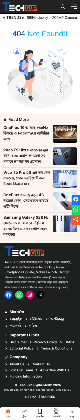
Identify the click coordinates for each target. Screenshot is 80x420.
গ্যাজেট (15, 326)
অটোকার (57, 319)
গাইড (33, 326)
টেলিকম (36, 319)
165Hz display (38, 17)
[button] (63, 6)
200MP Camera (65, 17)
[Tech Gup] (19, 6)
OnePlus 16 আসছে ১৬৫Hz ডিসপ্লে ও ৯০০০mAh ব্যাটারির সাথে (26, 133)
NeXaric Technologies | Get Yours (47, 389)
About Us (17, 364)
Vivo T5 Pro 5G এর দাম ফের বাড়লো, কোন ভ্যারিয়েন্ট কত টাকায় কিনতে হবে (26, 178)
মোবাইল (16, 319)
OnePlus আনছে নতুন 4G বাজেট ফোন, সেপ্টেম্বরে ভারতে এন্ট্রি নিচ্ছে (25, 201)
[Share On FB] (76, 200)
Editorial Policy (22, 348)
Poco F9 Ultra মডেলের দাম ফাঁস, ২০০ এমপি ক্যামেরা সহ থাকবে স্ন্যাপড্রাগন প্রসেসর (25, 156)
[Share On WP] (76, 210)
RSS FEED (48, 396)
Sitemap (31, 396)
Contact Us (41, 364)
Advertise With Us (54, 370)
